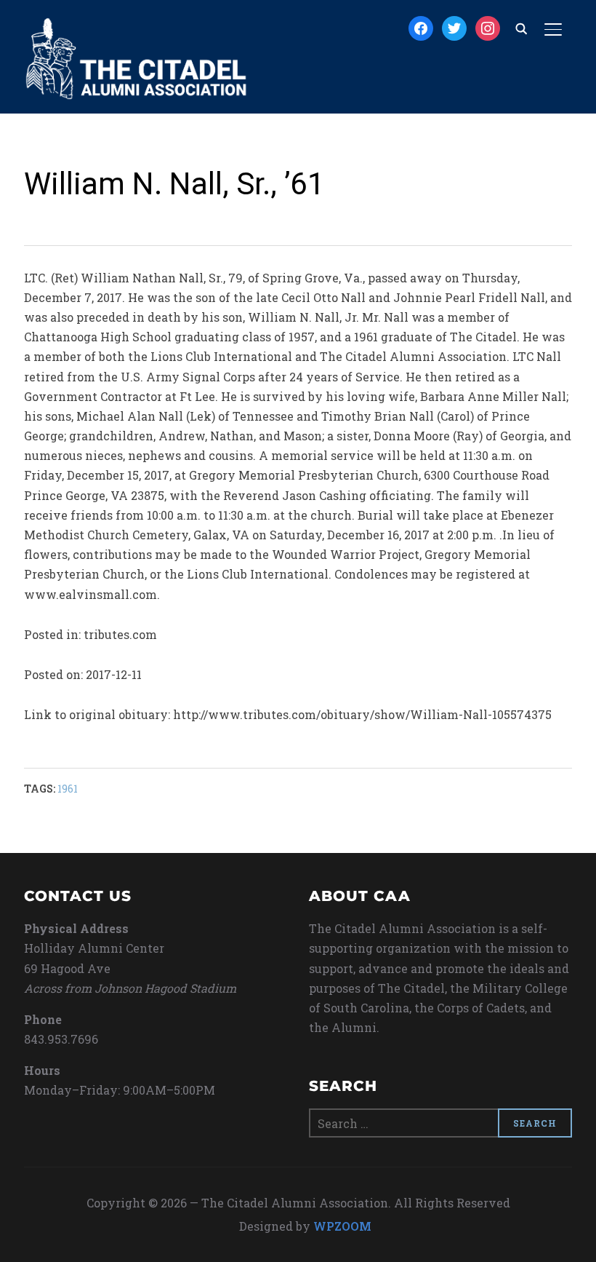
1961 (67, 788)
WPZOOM (342, 1226)
